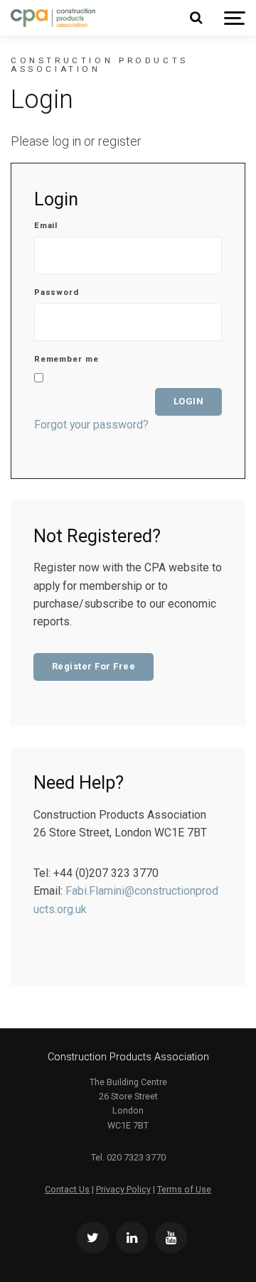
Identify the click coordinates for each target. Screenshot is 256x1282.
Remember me (66, 359)
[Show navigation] (234, 18)
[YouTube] (171, 1238)
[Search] (195, 18)
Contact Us (67, 1189)
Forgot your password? (91, 424)
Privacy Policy (123, 1189)
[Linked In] (132, 1238)
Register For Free (94, 666)
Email (46, 226)
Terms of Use (184, 1189)
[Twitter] (93, 1238)
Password (56, 293)
